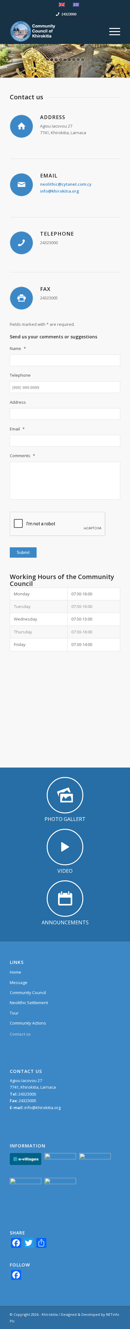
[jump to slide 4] (60, 59)
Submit (23, 552)
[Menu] (111, 31)
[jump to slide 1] (47, 59)
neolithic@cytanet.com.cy (66, 184)
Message (18, 982)
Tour (14, 1013)
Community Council (28, 992)
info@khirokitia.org (59, 191)
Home (15, 972)
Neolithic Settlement (29, 1002)
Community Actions (28, 1023)
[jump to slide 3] (56, 59)
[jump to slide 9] (82, 59)
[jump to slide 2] (52, 59)
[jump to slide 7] (74, 59)
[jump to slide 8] (78, 59)
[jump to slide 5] (65, 59)
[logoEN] (54, 31)
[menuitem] (111, 31)
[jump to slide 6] (69, 59)
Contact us (20, 1034)
